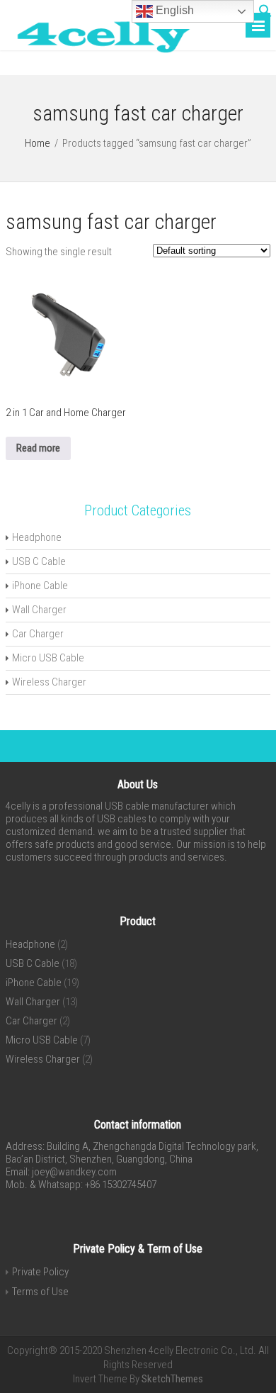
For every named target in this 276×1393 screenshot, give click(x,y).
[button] (265, 14)
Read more (38, 448)
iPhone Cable (40, 585)
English (173, 10)
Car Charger (38, 633)
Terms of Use (40, 1291)
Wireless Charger (49, 682)
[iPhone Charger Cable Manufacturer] (98, 55)
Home (37, 143)
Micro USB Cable (48, 657)
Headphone (37, 537)
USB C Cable (39, 561)
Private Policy (40, 1271)
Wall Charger (39, 609)
